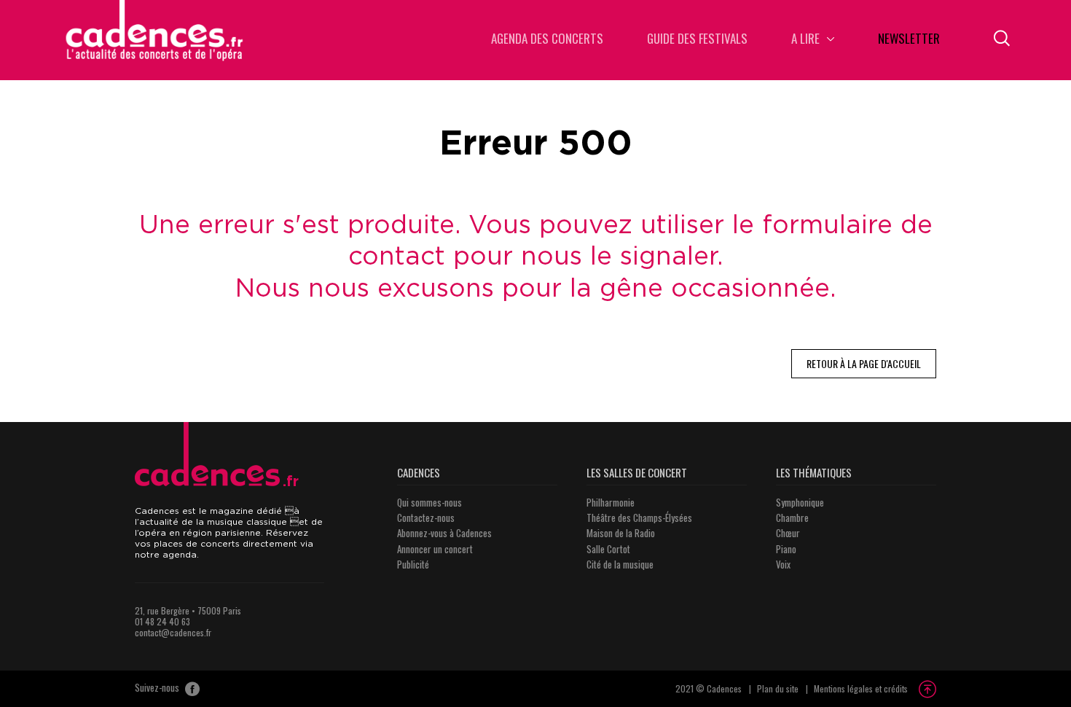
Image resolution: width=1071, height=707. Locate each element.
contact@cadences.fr (173, 632)
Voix (783, 564)
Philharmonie (610, 502)
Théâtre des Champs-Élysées (639, 517)
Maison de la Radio (620, 533)
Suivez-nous (158, 688)
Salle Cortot (608, 549)
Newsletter (909, 39)
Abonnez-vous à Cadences (444, 533)
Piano (786, 549)
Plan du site (778, 688)
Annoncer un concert (435, 549)
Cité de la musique (620, 564)
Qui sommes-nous (429, 502)
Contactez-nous (426, 517)
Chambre (792, 517)
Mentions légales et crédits (861, 688)
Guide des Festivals (697, 39)
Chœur (788, 533)
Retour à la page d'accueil (864, 363)
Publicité (413, 564)
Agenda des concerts (547, 39)
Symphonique (800, 502)
